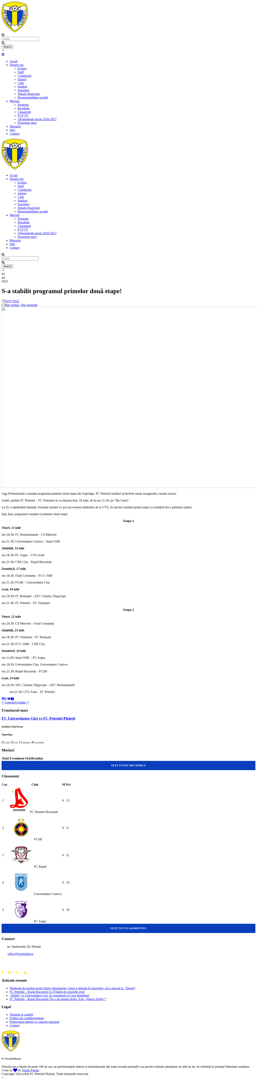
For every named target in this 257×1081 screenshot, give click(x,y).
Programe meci (27, 122)
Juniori (22, 79)
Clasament (24, 112)
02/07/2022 (12, 301)
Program (23, 104)
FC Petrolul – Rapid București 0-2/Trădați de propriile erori (47, 992)
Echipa (22, 68)
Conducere (25, 75)
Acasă (13, 61)
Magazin (15, 126)
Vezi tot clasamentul (128, 928)
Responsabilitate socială (33, 97)
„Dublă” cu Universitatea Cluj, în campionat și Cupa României (49, 995)
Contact (14, 133)
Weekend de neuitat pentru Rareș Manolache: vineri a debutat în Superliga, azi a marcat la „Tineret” (73, 988)
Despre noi (16, 65)
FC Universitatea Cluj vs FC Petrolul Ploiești (38, 718)
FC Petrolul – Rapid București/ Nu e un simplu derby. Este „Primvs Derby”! (58, 999)
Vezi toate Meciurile (128, 765)
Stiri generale (29, 305)
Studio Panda (30, 1070)
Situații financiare (29, 94)
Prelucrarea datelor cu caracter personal (34, 1021)
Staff (21, 72)
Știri (12, 130)
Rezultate (24, 108)
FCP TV (23, 115)
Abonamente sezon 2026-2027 (37, 119)
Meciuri (14, 101)
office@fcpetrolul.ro (20, 954)
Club (21, 83)
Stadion (22, 86)
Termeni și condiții (21, 1014)
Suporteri (23, 90)
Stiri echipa (12, 305)
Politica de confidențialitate (27, 1018)
